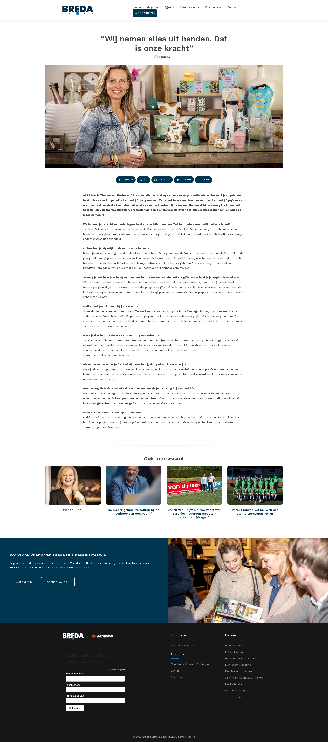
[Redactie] (156, 57)
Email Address (74, 673)
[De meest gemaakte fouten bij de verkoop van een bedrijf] (134, 485)
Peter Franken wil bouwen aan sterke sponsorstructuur (255, 511)
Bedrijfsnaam (73, 684)
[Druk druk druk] (73, 485)
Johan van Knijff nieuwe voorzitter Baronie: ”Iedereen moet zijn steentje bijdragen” (194, 513)
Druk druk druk (73, 510)
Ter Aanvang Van (75, 695)
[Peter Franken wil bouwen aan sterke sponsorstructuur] (255, 485)
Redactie (164, 56)
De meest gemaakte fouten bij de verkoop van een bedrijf (133, 511)
